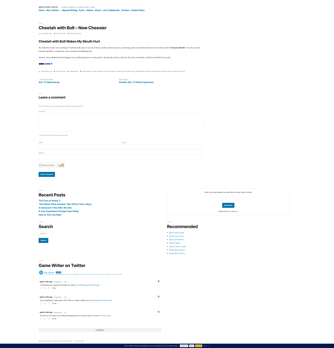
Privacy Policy (79, 341)
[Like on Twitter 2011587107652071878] (49, 288)
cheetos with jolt (121, 71)
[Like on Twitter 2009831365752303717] (49, 304)
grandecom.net (177, 71)
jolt (184, 71)
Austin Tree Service (176, 236)
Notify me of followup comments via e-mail (54, 135)
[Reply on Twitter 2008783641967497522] (41, 319)
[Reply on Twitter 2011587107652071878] (41, 288)
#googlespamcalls (96, 300)
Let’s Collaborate (111, 10)
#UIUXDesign (93, 285)
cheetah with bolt (103, 71)
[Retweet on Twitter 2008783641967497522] (45, 319)
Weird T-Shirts (174, 243)
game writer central (48, 7)
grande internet (166, 71)
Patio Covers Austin (176, 232)
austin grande (86, 71)
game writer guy (46, 281)
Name (41, 142)
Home (42, 10)
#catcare (103, 315)
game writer (131, 71)
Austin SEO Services (177, 253)
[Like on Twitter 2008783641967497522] (49, 319)
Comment (42, 111)
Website (41, 153)
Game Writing (140, 71)
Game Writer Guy (46, 33)
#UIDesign (83, 285)
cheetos (112, 71)
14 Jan (65, 282)
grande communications (153, 71)
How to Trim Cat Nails (50, 214)
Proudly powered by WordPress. (62, 341)
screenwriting (73, 71)
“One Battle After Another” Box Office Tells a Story (65, 204)
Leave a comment (75, 33)
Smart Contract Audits (177, 246)
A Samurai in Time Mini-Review (55, 207)
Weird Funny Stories (177, 250)
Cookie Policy (138, 10)
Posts (82, 10)
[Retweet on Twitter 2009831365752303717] (45, 304)
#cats (109, 315)
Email (124, 142)
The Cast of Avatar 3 (49, 200)
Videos (89, 10)
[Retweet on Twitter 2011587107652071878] (45, 288)
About (98, 10)
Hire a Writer (52, 10)
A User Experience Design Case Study (59, 211)
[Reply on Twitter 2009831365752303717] (41, 304)
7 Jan (65, 312)
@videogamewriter (58, 282)
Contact (125, 10)
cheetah (94, 71)
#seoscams (108, 300)
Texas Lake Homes (176, 239)
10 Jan (65, 297)
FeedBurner (233, 211)
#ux (77, 285)
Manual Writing (69, 10)
